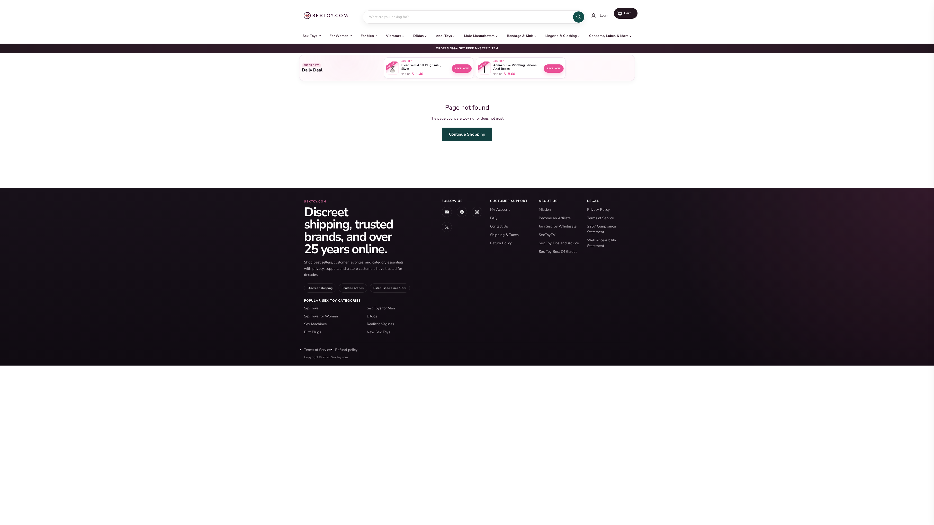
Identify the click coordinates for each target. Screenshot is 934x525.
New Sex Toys (378, 332)
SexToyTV (547, 234)
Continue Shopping (467, 134)
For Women (339, 36)
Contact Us (499, 226)
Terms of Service (600, 218)
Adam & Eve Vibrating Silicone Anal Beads (514, 67)
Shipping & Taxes (504, 234)
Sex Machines (315, 324)
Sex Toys (310, 36)
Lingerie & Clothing (561, 36)
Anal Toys (444, 36)
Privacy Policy (598, 209)
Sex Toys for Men (381, 308)
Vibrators (393, 36)
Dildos (418, 36)
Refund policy (346, 349)
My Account (500, 209)
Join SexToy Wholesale (557, 226)
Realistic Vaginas (380, 324)
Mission (545, 209)
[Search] (578, 17)
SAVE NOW (462, 68)
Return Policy (501, 243)
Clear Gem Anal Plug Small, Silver (421, 67)
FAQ (493, 218)
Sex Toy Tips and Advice (559, 243)
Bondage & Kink (520, 36)
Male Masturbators (479, 36)
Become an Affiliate (555, 218)
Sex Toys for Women (321, 316)
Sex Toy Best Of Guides (558, 251)
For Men (367, 36)
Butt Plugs (312, 332)
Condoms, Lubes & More (609, 36)
